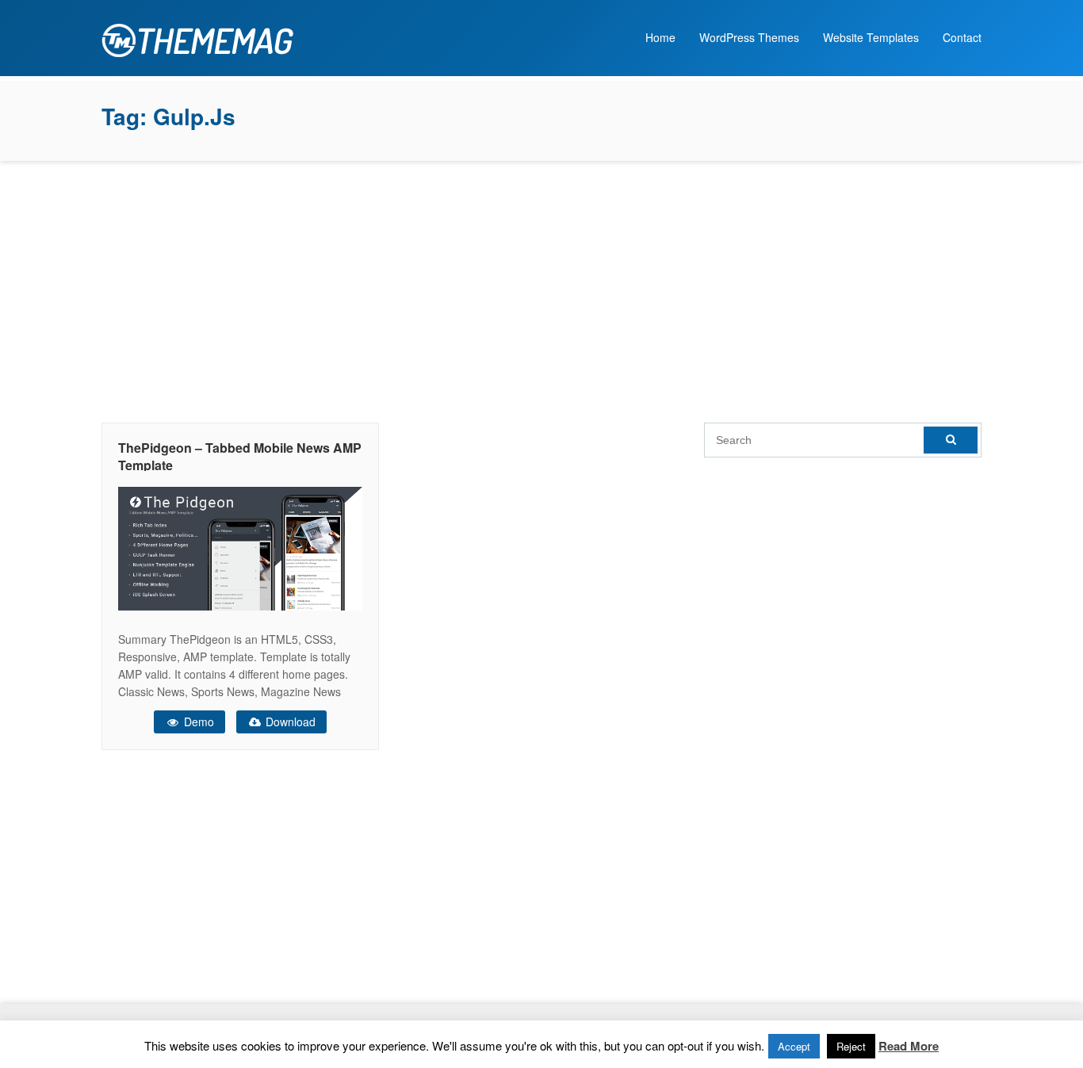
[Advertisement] (541, 288)
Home (660, 37)
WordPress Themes (749, 37)
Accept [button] (794, 1046)
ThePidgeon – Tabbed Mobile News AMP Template (240, 456)
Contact (962, 37)
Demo (197, 721)
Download (289, 721)
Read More (908, 1046)
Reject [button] (851, 1046)
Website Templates (871, 37)
